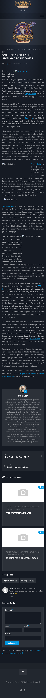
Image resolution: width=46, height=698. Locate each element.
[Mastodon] (21, 10)
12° (3, 49)
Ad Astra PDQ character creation (22, 558)
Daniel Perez (34, 339)
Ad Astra (9, 552)
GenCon (10, 49)
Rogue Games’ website (28, 373)
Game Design (27, 507)
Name (7, 626)
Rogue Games (30, 94)
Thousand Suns (8, 206)
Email (26, 626)
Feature (9, 507)
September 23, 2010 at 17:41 (26, 588)
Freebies (17, 507)
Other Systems (20, 49)
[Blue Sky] (24, 10)
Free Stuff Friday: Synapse (18, 513)
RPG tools (20, 510)
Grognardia (29, 118)
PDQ (22, 555)
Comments (11, 581)
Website (8, 634)
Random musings (35, 49)
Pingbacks (28, 581)
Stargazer (8, 64)
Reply (11, 597)
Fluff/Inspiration (21, 552)
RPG (3, 52)
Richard (12, 588)
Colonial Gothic (36, 164)
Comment (9, 610)
